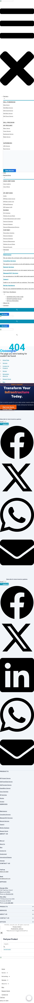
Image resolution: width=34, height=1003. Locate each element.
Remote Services (4, 821)
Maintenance (3, 811)
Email (1, 421)
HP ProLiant (8, 125)
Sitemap (2, 860)
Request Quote (4, 831)
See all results (7, 949)
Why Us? (2, 840)
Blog (1, 847)
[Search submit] (4, 947)
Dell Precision (8, 122)
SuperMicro (7, 143)
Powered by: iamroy (17, 929)
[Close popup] (1, 933)
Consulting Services (5, 814)
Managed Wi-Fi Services (6, 818)
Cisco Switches (9, 181)
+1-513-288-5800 (8, 903)
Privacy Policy (17, 927)
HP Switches (8, 193)
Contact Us (3, 850)
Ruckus (6, 210)
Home (3, 969)
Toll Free (2, 997)
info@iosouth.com (5, 878)
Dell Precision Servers (5, 785)
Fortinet (6, 230)
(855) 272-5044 (4, 871)
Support (2, 824)
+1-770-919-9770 (8, 894)
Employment (3, 854)
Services (4, 980)
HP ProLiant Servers (5, 778)
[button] (17, 49)
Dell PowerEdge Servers (6, 781)
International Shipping (6, 857)
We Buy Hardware (4, 828)
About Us (2, 844)
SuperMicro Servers (5, 788)
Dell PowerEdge (9, 102)
